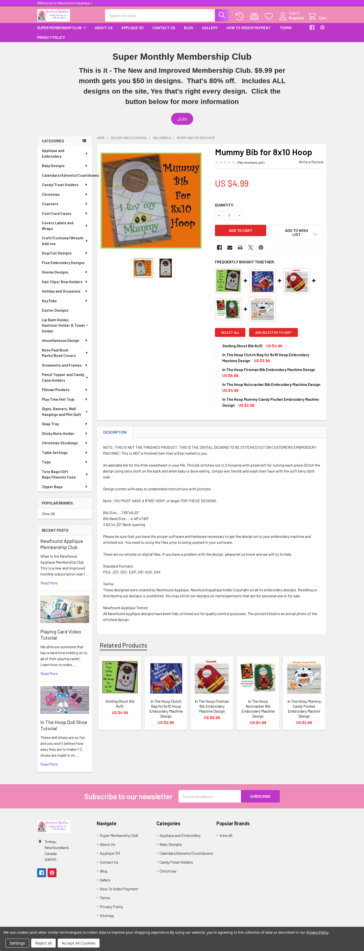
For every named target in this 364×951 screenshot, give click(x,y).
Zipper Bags (52, 486)
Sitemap (107, 915)
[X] (250, 247)
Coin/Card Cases (56, 213)
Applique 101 (132, 27)
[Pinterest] (322, 27)
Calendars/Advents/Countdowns (67, 175)
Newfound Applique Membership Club (61, 544)
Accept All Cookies (79, 943)
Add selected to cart (273, 332)
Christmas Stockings (60, 443)
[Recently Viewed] (241, 16)
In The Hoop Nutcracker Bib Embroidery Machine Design (271, 384)
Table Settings (55, 452)
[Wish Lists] (270, 16)
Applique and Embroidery (53, 153)
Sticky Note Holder (58, 433)
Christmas (51, 194)
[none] (154, 201)
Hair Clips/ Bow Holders (62, 281)
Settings (17, 943)
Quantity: (224, 204)
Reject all (43, 943)
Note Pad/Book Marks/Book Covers (59, 353)
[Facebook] (312, 27)
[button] (182, 119)
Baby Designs (53, 165)
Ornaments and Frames (62, 365)
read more (49, 582)
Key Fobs (49, 301)
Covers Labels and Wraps (58, 226)
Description (115, 432)
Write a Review (311, 161)
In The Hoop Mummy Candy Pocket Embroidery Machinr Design (304, 708)
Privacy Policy (51, 37)
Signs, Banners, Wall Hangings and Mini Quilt (61, 411)
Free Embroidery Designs (63, 262)
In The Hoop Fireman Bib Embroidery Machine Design (268, 369)
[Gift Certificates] (255, 16)
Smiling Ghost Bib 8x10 (242, 345)
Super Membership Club (59, 27)
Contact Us (164, 27)
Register (296, 17)
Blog (188, 27)
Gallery (210, 27)
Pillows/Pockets (56, 389)
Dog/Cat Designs (57, 253)
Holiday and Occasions (61, 291)
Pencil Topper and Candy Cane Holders (63, 377)
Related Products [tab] (123, 645)
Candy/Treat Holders (60, 184)
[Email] (229, 247)
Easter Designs (55, 310)
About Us (103, 27)
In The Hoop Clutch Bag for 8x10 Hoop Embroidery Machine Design (166, 708)
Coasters (50, 203)
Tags (46, 462)
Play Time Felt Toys (58, 399)
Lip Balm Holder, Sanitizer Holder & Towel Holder (63, 325)
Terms (285, 27)
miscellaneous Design (60, 340)
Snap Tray (50, 424)
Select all (230, 332)
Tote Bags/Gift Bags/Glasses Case (59, 474)
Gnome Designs (55, 272)
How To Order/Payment (249, 27)
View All (48, 513)
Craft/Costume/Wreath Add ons (62, 241)
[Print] (240, 247)
